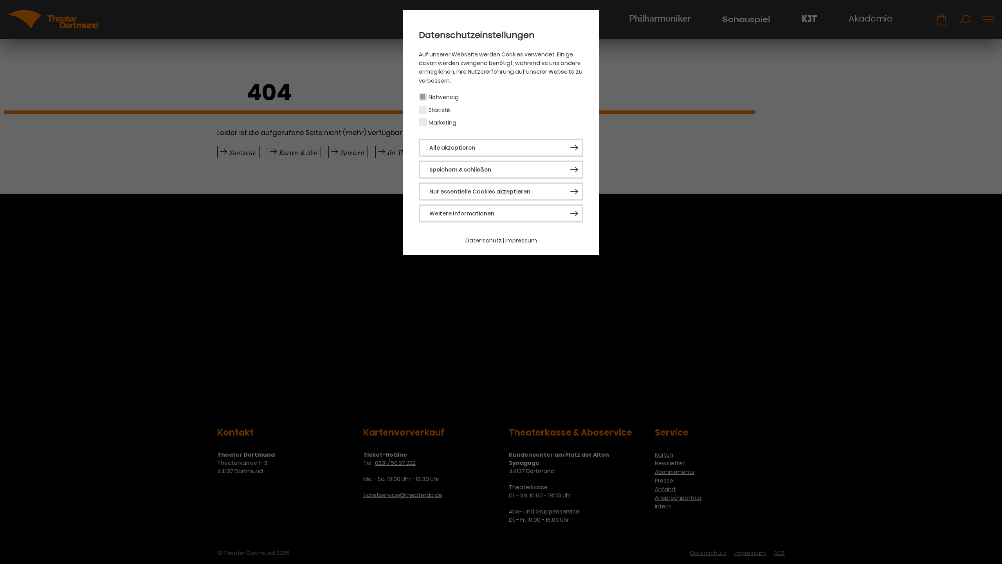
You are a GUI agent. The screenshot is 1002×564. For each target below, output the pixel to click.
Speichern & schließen (460, 170)
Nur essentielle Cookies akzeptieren (479, 191)
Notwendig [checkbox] (444, 97)
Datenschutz (483, 240)
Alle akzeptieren (452, 148)
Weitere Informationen (461, 213)
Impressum (521, 240)
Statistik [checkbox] (440, 110)
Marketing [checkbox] (442, 123)
